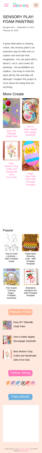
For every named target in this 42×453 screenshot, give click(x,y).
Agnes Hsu (10, 27)
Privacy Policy (24, 450)
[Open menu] (6, 5)
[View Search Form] (36, 5)
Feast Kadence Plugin (24, 449)
